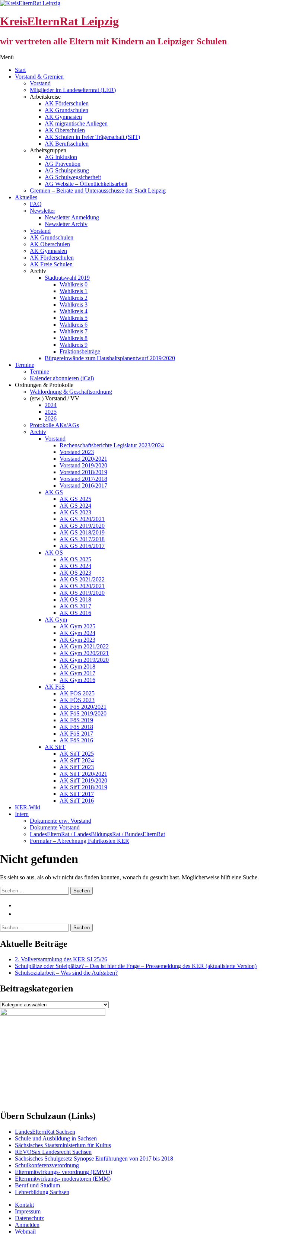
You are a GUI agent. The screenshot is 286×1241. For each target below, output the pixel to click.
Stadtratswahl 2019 (67, 277)
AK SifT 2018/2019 (83, 787)
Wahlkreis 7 (74, 331)
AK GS (54, 492)
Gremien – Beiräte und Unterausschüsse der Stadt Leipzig (98, 190)
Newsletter (42, 210)
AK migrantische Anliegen (76, 123)
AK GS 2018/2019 (82, 532)
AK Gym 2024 (77, 633)
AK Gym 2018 (77, 666)
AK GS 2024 (75, 505)
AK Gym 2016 (77, 680)
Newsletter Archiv (66, 224)
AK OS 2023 (75, 572)
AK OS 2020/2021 (82, 586)
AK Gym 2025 (77, 626)
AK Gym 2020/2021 (84, 653)
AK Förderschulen (67, 103)
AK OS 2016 (75, 613)
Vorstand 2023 (77, 452)
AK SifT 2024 (77, 760)
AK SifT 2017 (77, 794)
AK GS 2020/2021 (82, 519)
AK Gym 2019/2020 (84, 660)
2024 (51, 405)
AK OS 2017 (75, 606)
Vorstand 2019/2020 (83, 465)
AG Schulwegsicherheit (73, 177)
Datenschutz (29, 1218)
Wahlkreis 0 (74, 284)
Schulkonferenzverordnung (47, 1165)
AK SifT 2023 (77, 767)
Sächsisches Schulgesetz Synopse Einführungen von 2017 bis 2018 (94, 1158)
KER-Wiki (27, 807)
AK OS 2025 (75, 559)
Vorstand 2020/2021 (83, 459)
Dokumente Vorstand (55, 827)
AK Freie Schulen (51, 264)
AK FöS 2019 (76, 720)
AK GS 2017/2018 (82, 539)
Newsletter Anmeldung (72, 217)
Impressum (28, 1211)
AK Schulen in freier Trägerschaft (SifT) (92, 137)
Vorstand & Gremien (39, 76)
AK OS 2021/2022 (82, 579)
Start (20, 70)
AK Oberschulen (65, 130)
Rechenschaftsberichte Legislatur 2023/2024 (112, 445)
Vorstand (40, 83)
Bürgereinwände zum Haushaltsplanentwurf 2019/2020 (110, 358)
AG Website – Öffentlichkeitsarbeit (86, 184)
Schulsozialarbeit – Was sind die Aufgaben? (66, 972)
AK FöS (55, 686)
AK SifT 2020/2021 (83, 774)
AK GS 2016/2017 (82, 546)
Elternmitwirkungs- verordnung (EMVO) (63, 1172)
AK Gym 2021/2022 (84, 646)
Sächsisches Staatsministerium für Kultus (63, 1145)
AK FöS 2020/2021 (83, 707)
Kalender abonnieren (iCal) (62, 378)
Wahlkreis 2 (74, 298)
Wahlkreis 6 (74, 324)
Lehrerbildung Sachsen (42, 1192)
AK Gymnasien (63, 117)
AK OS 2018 (75, 599)
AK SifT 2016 (77, 800)
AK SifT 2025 (77, 753)
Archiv (38, 432)
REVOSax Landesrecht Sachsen (53, 1152)
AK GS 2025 (75, 499)
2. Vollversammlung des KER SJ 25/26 (61, 959)
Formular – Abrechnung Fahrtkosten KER (79, 841)
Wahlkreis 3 (74, 304)
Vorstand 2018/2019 (83, 472)
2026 (51, 418)
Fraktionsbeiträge (80, 351)
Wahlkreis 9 (74, 345)
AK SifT (55, 747)
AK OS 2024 (75, 566)
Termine (24, 365)
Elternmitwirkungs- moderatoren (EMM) (63, 1178)
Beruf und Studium (37, 1185)
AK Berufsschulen (67, 143)
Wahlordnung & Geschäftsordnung (71, 391)
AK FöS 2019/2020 (83, 713)
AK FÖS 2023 (77, 700)
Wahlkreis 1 (74, 291)
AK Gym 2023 (77, 640)
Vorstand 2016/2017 (83, 485)
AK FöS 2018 (76, 727)
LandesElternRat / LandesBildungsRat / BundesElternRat (97, 834)
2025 (51, 412)
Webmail (25, 1231)
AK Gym (56, 619)
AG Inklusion (61, 157)
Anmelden (27, 1225)
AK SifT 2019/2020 (83, 780)
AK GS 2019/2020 (82, 526)
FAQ (36, 204)
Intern (22, 814)
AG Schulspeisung (67, 170)
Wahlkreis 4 (74, 311)
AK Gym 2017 (77, 673)
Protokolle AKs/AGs (54, 425)
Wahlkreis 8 (74, 338)
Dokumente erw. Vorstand (60, 821)
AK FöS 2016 (76, 740)
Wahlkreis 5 (74, 318)
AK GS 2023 (75, 512)
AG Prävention (62, 164)
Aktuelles (26, 197)
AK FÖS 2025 (77, 693)
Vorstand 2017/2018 (83, 479)
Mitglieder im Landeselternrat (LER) (73, 90)
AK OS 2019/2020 (82, 593)
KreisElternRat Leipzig (59, 21)
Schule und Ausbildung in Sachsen (56, 1138)
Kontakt (24, 1205)
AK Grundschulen (66, 110)
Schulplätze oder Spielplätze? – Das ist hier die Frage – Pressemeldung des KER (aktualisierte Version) (136, 966)
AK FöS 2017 (76, 733)
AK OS (54, 552)
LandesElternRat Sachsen (45, 1132)
